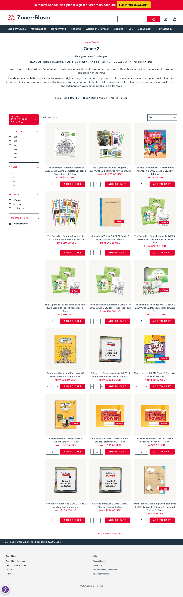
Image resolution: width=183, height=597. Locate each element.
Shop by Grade (17, 29)
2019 (14, 141)
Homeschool (164, 29)
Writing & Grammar (97, 29)
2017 (14, 137)
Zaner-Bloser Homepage (15, 561)
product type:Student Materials (19, 119)
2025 (14, 158)
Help (95, 556)
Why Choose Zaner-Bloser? (16, 565)
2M (13, 185)
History (8, 574)
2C (13, 181)
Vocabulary (144, 29)
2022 (14, 154)
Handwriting (58, 29)
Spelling (119, 29)
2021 (14, 150)
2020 (14, 146)
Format (14, 195)
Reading (76, 29)
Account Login (99, 561)
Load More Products (110, 533)
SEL (131, 29)
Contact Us (97, 565)
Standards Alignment (101, 574)
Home (87, 42)
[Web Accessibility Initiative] (5, 589)
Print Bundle (18, 208)
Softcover (17, 200)
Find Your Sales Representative (105, 570)
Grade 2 (96, 42)
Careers (9, 570)
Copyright (16, 132)
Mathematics (38, 29)
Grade (13, 167)
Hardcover (17, 204)
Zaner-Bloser (11, 556)
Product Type (19, 218)
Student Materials (20, 224)
